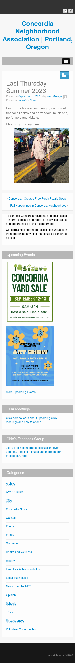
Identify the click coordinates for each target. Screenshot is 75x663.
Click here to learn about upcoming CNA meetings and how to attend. (31, 420)
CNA (9, 500)
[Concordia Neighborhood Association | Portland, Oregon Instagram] (65, 11)
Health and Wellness (19, 552)
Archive (10, 483)
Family (10, 535)
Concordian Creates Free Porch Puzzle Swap (37, 198)
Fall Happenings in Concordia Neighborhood (38, 205)
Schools (11, 603)
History (10, 561)
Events (10, 526)
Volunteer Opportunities (21, 629)
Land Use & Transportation (23, 569)
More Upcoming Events (21, 392)
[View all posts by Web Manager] (65, 96)
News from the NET (18, 586)
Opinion (11, 595)
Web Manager (55, 96)
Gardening (12, 543)
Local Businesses (17, 578)
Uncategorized (15, 620)
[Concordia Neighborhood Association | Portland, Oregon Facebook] (70, 11)
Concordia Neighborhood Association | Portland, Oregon (37, 35)
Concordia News (27, 100)
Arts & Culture (15, 492)
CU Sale (11, 518)
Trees (9, 612)
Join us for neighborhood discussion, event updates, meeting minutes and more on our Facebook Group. (33, 452)
